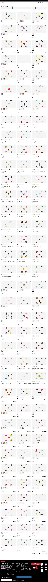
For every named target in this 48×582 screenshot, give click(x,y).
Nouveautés (8, 2)
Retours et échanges (9, 566)
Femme (14, 2)
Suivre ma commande (17, 569)
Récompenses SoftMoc (18, 566)
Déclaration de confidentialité (24, 564)
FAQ (7, 564)
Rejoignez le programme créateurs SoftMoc (11, 569)
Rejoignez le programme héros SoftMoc (11, 575)
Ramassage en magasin (10, 567)
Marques (11, 2)
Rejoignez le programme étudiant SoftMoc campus (11, 571)
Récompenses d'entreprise (18, 567)
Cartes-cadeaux (18, 570)
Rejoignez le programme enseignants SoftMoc (11, 573)
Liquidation (27, 2)
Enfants (19, 2)
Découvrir (22, 2)
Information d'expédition (10, 565)
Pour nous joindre (9, 568)
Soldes (24, 2)
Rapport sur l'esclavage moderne (25, 566)
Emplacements (18, 564)
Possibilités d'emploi (23, 565)
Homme (16, 2)
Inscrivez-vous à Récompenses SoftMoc (36, 564)
